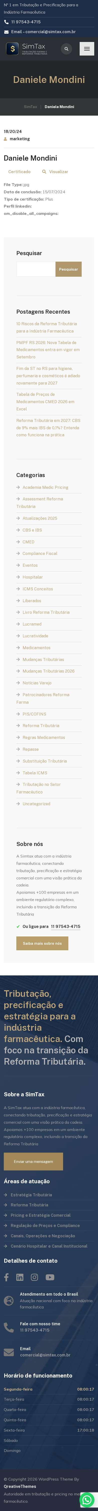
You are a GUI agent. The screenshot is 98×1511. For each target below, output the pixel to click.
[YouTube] (50, 1277)
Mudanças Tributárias (43, 659)
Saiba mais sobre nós (42, 943)
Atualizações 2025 (40, 518)
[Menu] (87, 49)
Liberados (32, 600)
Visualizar (58, 171)
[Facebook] (6, 1277)
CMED (28, 542)
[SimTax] (28, 49)
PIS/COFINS (34, 714)
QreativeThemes (20, 1486)
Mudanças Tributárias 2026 (49, 671)
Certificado (19, 171)
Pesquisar (29, 253)
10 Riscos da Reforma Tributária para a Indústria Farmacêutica (46, 327)
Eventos (30, 565)
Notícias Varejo (37, 683)
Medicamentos (37, 647)
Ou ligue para (48, 926)
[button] (86, 1499)
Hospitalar (33, 577)
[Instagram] (34, 1277)
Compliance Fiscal (40, 553)
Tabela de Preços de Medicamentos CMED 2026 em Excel (45, 401)
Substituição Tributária (45, 761)
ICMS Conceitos (38, 589)
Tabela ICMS (35, 773)
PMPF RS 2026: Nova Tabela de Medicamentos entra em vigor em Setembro (48, 350)
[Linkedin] (19, 1277)
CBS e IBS (32, 530)
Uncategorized (36, 803)
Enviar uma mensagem (33, 1161)
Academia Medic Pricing (45, 487)
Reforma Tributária (41, 725)
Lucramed (32, 624)
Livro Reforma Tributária (46, 612)
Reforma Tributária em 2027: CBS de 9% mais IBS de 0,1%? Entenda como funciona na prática (48, 428)
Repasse (31, 749)
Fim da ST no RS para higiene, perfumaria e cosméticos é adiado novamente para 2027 (48, 376)
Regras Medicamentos (44, 737)
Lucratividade (35, 636)
